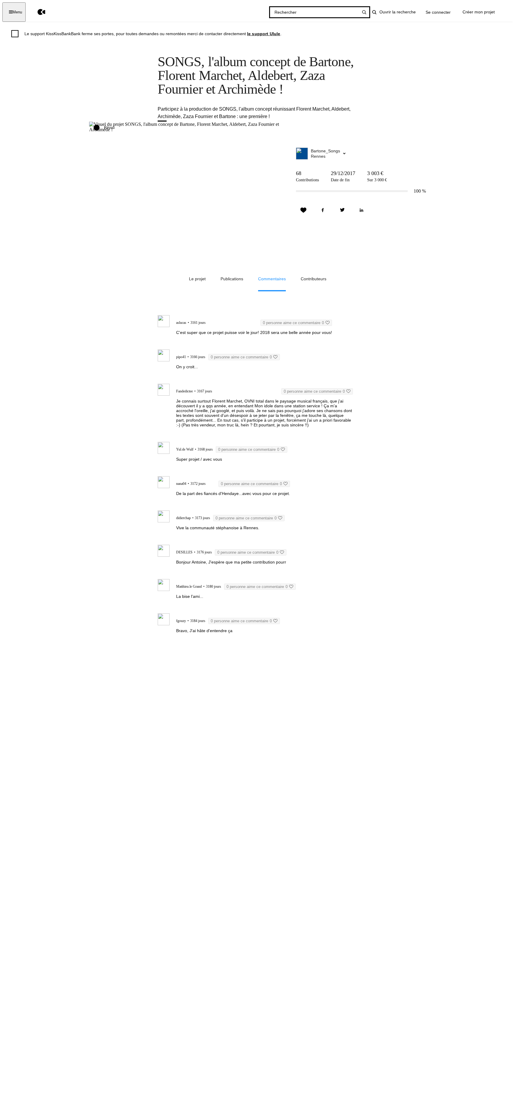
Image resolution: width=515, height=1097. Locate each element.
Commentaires (272, 278)
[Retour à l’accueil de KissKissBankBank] (37, 12)
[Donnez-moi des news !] (303, 210)
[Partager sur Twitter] (342, 210)
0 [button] (293, 323)
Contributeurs (313, 278)
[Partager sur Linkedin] (361, 210)
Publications (232, 278)
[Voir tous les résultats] (364, 12)
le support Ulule (263, 33)
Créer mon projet (479, 12)
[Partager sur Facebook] (322, 210)
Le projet (197, 278)
